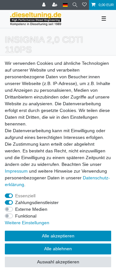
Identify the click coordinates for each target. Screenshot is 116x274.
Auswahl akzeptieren (58, 261)
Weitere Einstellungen (27, 222)
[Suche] (75, 5)
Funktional (25, 215)
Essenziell (25, 195)
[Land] (65, 5)
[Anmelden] (44, 5)
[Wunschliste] (84, 5)
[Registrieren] (55, 5)
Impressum (16, 171)
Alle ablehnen (58, 248)
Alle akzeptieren (58, 235)
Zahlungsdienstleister (37, 202)
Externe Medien (31, 209)
